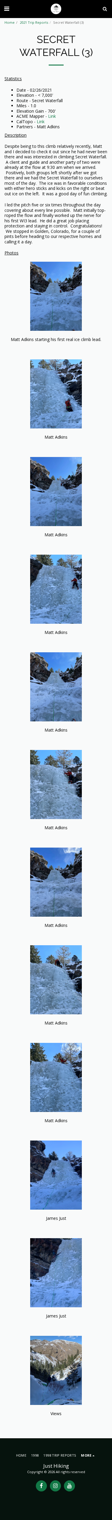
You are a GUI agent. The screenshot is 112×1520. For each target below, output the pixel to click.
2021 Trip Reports (34, 22)
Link (52, 116)
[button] (6, 8)
